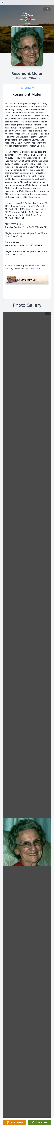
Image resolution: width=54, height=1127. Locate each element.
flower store (34, 268)
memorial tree (37, 265)
